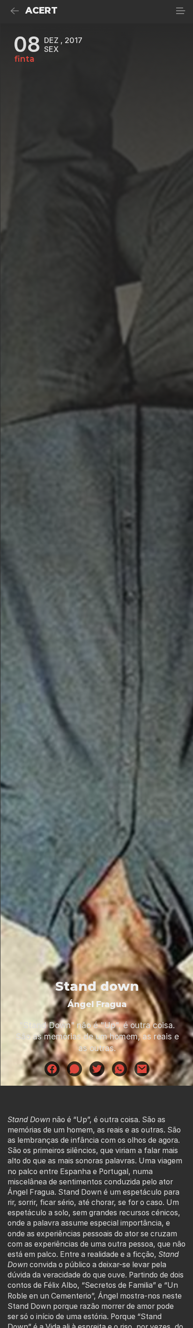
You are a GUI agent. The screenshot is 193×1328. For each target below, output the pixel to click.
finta (25, 59)
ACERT (41, 10)
